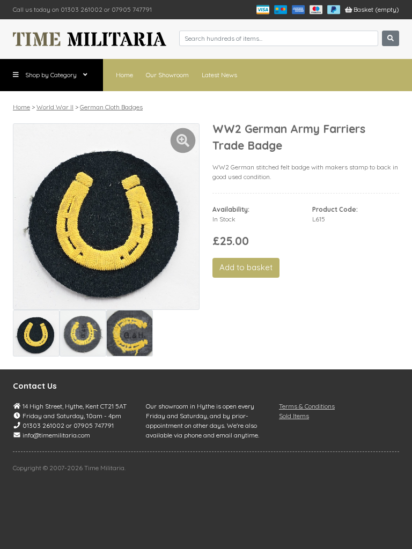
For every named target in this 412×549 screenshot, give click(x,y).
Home (124, 75)
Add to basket (246, 267)
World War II (54, 107)
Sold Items (294, 416)
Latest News (219, 75)
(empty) (376, 9)
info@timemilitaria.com (56, 435)
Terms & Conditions (307, 406)
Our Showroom (167, 75)
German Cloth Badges (111, 107)
